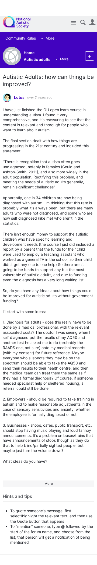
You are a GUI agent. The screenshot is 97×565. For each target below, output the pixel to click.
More (47, 38)
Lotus (19, 97)
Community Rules (18, 38)
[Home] (19, 22)
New (89, 55)
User (92, 22)
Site (73, 23)
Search (83, 22)
